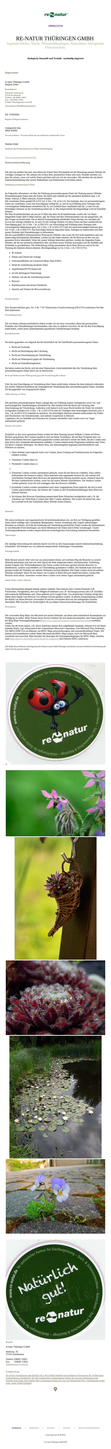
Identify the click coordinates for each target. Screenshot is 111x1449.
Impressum (55, 26)
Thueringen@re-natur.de (17, 1364)
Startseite (17, 1428)
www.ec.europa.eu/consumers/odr (20, 157)
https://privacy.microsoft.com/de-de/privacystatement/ (34, 639)
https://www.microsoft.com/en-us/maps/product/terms (65, 620)
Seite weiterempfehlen (89, 1428)
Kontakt (51, 1428)
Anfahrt (66, 1428)
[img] (55, 14)
